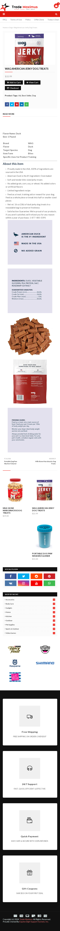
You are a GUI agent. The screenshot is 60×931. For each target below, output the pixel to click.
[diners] (39, 915)
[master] (27, 915)
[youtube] (36, 583)
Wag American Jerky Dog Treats (43, 509)
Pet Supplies (30, 625)
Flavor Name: (9, 133)
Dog (10, 27)
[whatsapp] (49, 583)
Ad (19, 95)
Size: (5, 136)
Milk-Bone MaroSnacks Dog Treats (12, 510)
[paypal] (15, 915)
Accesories (30, 600)
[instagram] (23, 583)
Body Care (30, 604)
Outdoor (30, 620)
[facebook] (10, 576)
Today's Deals (53, 19)
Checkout (14, 88)
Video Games (30, 633)
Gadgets (30, 608)
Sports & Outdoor (30, 629)
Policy (28, 19)
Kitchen (30, 616)
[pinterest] (49, 576)
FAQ (5, 19)
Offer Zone (39, 19)
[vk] (10, 583)
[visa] (21, 915)
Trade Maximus (26, 919)
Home (5, 27)
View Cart (33, 82)
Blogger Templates (46, 927)
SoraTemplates (21, 927)
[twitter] (23, 576)
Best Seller (26, 95)
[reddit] (36, 576)
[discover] (33, 915)
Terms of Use (16, 19)
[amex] (45, 915)
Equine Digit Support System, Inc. (34, 921)
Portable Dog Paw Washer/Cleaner (42, 554)
